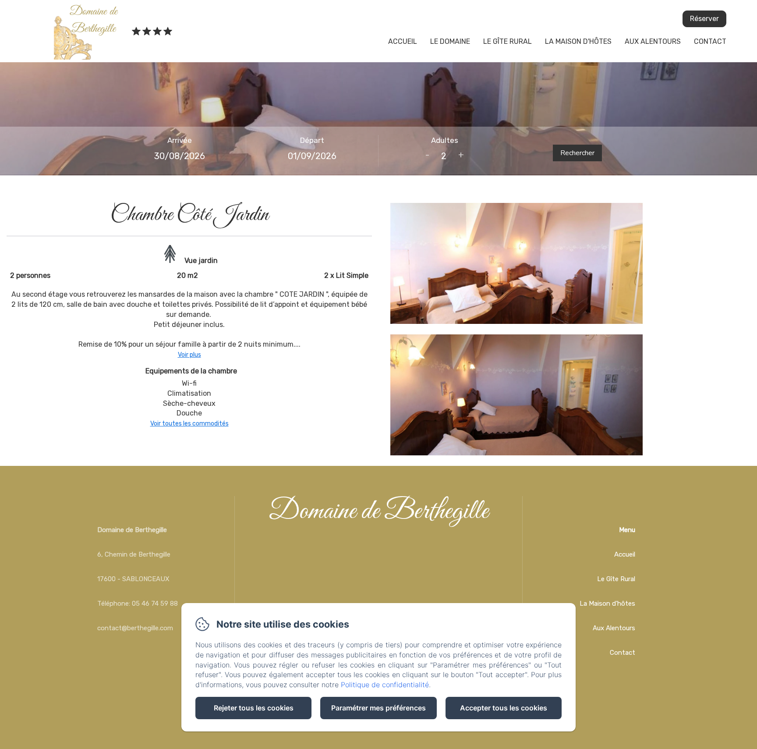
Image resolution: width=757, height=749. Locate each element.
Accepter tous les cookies (503, 707)
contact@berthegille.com (135, 628)
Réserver (704, 18)
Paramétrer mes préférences (378, 707)
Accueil (402, 41)
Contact (710, 41)
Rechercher (577, 153)
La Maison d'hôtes (578, 41)
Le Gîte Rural (507, 41)
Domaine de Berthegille (378, 511)
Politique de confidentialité (385, 684)
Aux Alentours (653, 41)
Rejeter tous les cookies (254, 707)
